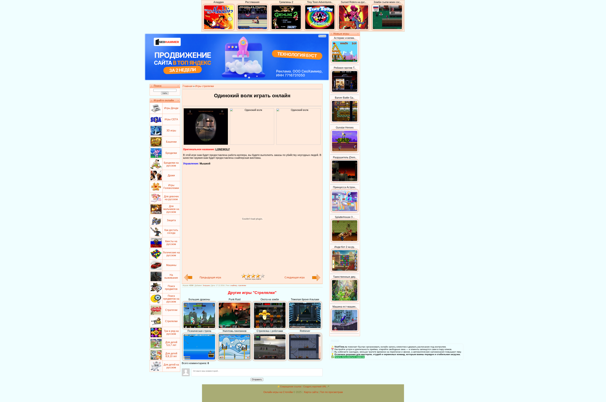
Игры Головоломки (171, 186)
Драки (171, 175)
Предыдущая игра (210, 277)
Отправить (257, 379)
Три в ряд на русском (171, 332)
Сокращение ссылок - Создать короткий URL (303, 386)
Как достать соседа (171, 231)
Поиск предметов (171, 287)
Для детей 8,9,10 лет (171, 355)
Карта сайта (311, 392)
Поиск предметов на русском (171, 299)
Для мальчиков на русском (171, 209)
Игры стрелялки (204, 86)
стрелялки (242, 285)
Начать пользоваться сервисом (350, 357)
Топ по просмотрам (331, 392)
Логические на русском (171, 254)
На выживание (171, 276)
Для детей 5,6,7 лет (171, 343)
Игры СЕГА (171, 119)
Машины (171, 265)
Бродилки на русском (171, 164)
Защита (171, 220)
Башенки (171, 141)
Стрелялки (171, 321)
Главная (188, 86)
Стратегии (171, 310)
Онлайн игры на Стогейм (278, 392)
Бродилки (171, 153)
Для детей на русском (171, 366)
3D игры (171, 130)
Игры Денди (171, 108)
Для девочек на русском (171, 198)
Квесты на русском (171, 242)
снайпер (233, 285)
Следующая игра (295, 277)
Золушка (206, 285)
